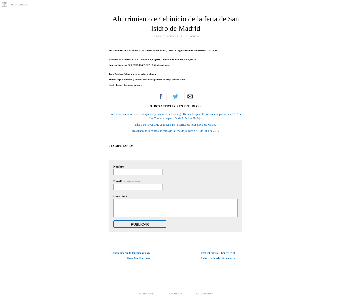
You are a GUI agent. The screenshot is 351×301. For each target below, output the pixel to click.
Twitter (175, 96)
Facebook (161, 96)
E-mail (127, 181)
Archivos (175, 293)
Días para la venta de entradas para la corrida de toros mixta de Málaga (175, 124)
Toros (194, 36)
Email (190, 96)
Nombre (118, 166)
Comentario (120, 196)
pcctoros (19, 4)
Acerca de (146, 293)
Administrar (205, 293)
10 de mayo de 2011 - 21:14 (169, 36)
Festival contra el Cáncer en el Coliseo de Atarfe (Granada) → (218, 255)
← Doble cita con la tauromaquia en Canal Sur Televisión (130, 255)
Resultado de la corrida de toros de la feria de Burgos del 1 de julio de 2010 (175, 130)
